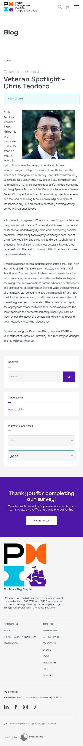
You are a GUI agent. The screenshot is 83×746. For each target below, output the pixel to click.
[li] (6, 707)
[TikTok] (35, 707)
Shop (46, 669)
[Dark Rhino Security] (32, 737)
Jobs (46, 656)
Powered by (10, 737)
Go (69, 377)
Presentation (42, 521)
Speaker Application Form (20, 637)
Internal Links (16, 410)
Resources (49, 663)
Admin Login (11, 643)
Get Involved (51, 637)
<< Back (7, 61)
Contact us (11, 624)
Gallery (48, 676)
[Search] (60, 7)
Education (49, 643)
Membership (50, 631)
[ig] (25, 707)
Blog (7, 631)
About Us (48, 624)
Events (47, 650)
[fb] (16, 707)
